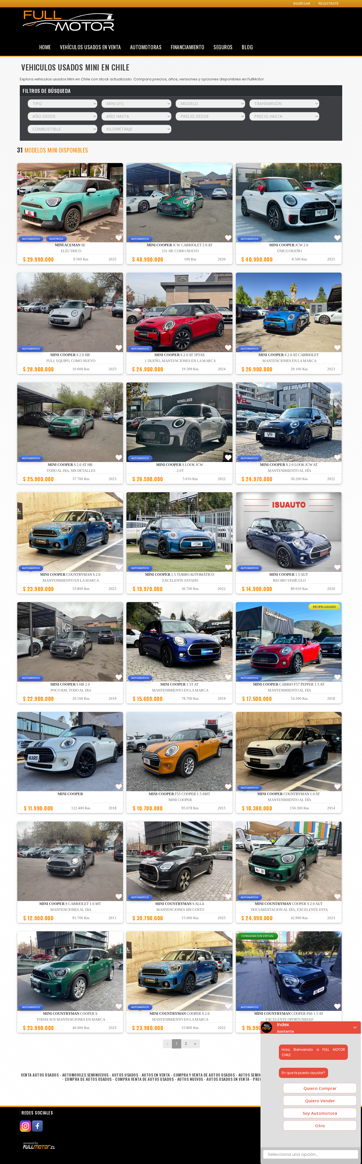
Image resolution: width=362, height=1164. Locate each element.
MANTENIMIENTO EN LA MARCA (71, 581)
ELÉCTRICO (71, 251)
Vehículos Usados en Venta (90, 47)
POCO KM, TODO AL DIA (71, 690)
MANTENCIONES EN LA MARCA (289, 361)
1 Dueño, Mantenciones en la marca (180, 361)
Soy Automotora (320, 1113)
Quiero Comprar (320, 1088)
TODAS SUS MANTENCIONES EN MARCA (70, 1020)
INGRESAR (301, 3)
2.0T (180, 471)
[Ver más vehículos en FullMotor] (39, 1145)
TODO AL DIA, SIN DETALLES (71, 471)
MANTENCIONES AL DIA (70, 910)
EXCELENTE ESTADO (180, 581)
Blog (247, 47)
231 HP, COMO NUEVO (180, 251)
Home (45, 47)
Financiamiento (187, 47)
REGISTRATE (328, 3)
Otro (320, 1125)
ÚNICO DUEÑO (289, 251)
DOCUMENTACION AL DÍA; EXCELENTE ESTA (289, 910)
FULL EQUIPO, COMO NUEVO (70, 361)
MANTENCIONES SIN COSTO (180, 910)
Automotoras (146, 47)
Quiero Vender (320, 1100)
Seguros (223, 47)
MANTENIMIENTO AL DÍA (289, 471)
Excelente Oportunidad (289, 1020)
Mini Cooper (180, 800)
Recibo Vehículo (289, 581)
